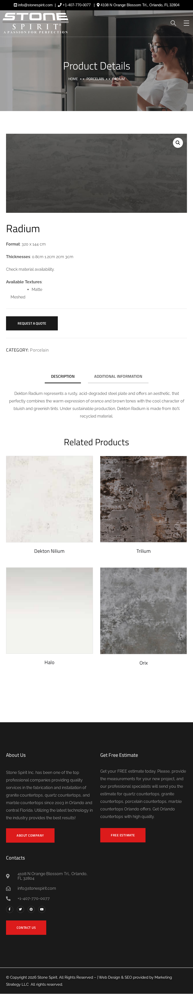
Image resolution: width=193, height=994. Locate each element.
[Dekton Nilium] (49, 499)
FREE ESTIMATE (123, 835)
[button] (178, 143)
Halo (49, 662)
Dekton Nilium (49, 551)
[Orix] (143, 611)
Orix (143, 663)
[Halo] (49, 610)
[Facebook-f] (9, 909)
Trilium (143, 551)
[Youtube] (41, 909)
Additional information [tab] (118, 376)
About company (30, 835)
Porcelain (95, 78)
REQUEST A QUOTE (32, 323)
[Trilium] (143, 499)
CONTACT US (26, 927)
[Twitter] (20, 909)
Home (73, 78)
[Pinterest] (31, 909)
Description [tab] (63, 376)
